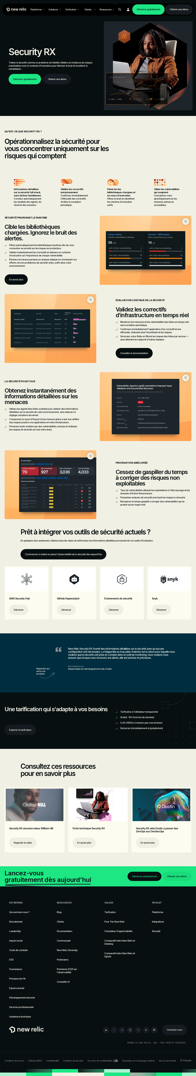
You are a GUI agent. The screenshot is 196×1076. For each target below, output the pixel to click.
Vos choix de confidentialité (99, 1060)
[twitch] (146, 1030)
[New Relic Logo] (15, 9)
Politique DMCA (35, 1060)
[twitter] (114, 1030)
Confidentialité (52, 1060)
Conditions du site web (73, 1060)
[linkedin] (130, 1030)
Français (187, 1060)
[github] (122, 1030)
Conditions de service (14, 1060)
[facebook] (154, 1030)
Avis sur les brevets (167, 1060)
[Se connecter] (128, 9)
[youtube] (106, 1030)
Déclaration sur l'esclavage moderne (138, 1060)
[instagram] (138, 1030)
